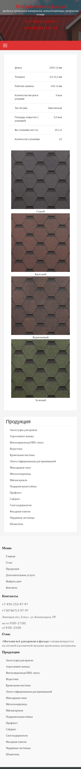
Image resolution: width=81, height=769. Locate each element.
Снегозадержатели (21, 505)
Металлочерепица (20, 473)
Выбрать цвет (14, 581)
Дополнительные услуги (20, 575)
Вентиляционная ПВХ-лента (26, 442)
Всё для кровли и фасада (40, 6)
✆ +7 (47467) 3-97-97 (40, 28)
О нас (9, 562)
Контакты (11, 587)
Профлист (16, 492)
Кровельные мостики (22, 455)
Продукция (12, 568)
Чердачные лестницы (22, 517)
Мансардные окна (20, 467)
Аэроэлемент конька (22, 436)
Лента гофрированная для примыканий (33, 461)
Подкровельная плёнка (23, 486)
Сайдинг (15, 498)
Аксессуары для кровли (23, 430)
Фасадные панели (20, 511)
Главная (10, 556)
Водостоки (16, 448)
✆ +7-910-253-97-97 (41, 21)
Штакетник (16, 524)
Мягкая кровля (18, 480)
